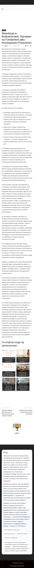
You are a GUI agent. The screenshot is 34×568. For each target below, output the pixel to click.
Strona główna (5, 6)
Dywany (12, 6)
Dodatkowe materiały (18, 563)
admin (6, 45)
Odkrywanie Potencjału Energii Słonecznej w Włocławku (25, 412)
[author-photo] (17, 430)
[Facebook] (3, 399)
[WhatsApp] (15, 399)
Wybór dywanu (8, 495)
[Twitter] (7, 399)
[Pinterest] (11, 399)
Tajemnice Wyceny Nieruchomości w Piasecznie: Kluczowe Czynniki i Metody (8, 413)
